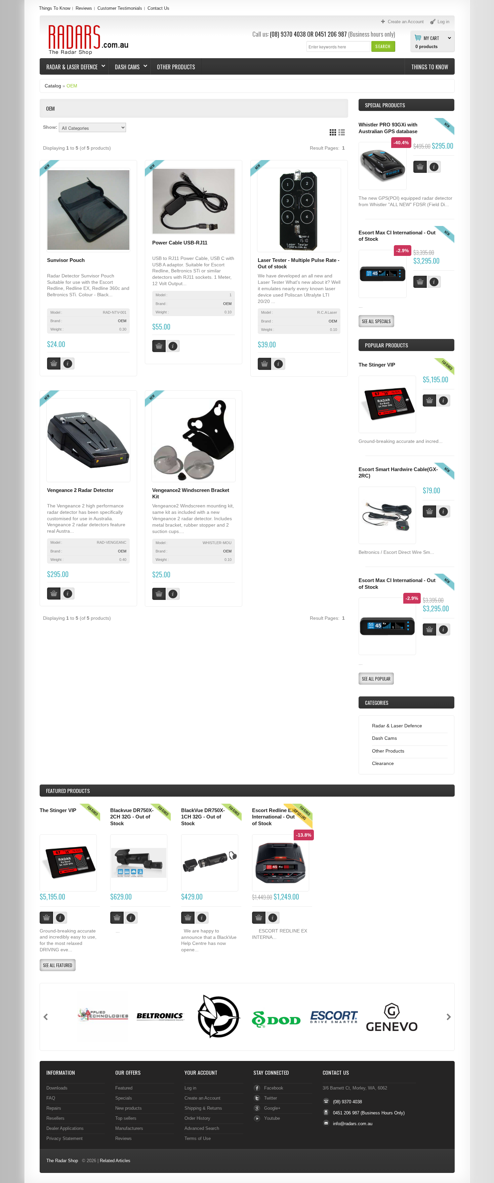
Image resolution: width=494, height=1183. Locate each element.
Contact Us (158, 8)
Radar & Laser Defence (68, 67)
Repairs (53, 1108)
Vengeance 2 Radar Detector (80, 490)
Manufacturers (129, 1128)
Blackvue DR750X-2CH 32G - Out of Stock (132, 817)
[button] (383, 46)
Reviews (84, 8)
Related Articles (115, 1160)
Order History (197, 1118)
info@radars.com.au (352, 1123)
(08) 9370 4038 (288, 34)
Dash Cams (124, 67)
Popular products (386, 345)
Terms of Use (197, 1138)
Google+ (272, 1108)
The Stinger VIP (377, 365)
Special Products (385, 105)
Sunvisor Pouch (66, 260)
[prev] (45, 1017)
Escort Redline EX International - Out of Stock (273, 817)
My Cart (431, 37)
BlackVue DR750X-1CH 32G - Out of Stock (203, 817)
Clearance (383, 763)
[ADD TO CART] (429, 400)
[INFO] (443, 400)
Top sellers (125, 1118)
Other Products (176, 67)
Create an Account (202, 1098)
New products (128, 1108)
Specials (123, 1098)
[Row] (341, 132)
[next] (449, 1017)
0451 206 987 (331, 34)
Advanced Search (201, 1128)
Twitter (270, 1098)
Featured (123, 1088)
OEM (72, 85)
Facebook (273, 1088)
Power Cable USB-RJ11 (179, 242)
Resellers (55, 1118)
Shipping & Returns (203, 1108)
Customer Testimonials (119, 8)
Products (68, 791)
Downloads (57, 1088)
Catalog (53, 85)
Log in (190, 1088)
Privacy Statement (64, 1138)
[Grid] (333, 132)
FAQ (50, 1098)
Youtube (272, 1118)
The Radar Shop (62, 1160)
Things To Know (54, 8)
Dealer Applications (65, 1128)
